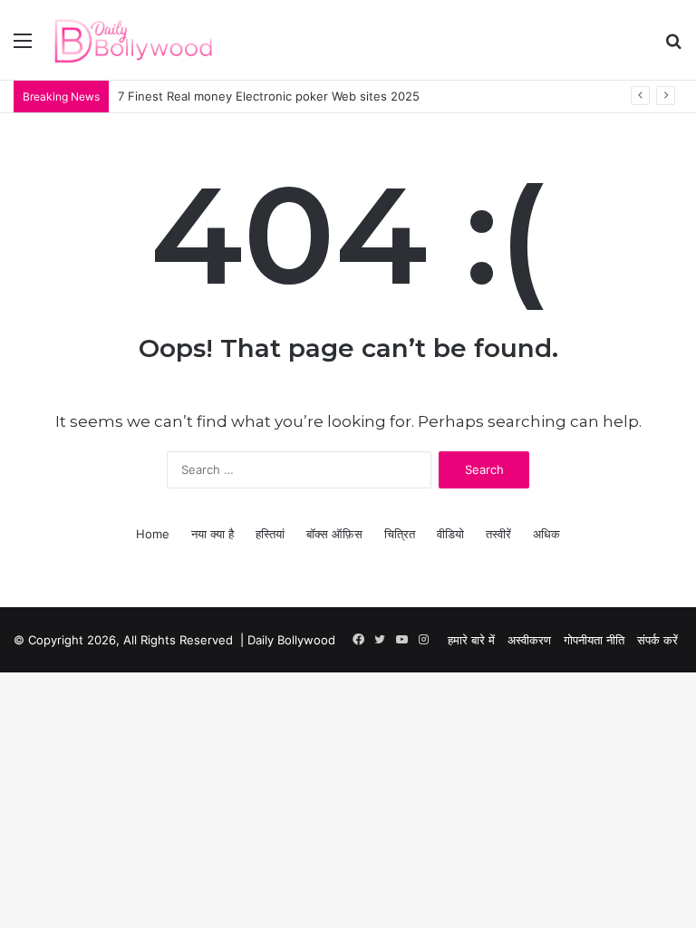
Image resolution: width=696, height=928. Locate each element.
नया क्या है (212, 534)
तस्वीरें (498, 534)
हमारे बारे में (471, 640)
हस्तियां (270, 534)
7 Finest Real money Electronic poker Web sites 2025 (269, 96)
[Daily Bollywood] (133, 40)
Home (152, 534)
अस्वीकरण (529, 640)
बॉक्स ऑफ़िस (334, 534)
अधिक (546, 534)
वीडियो (450, 534)
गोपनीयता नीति (594, 640)
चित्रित (399, 534)
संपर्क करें (657, 640)
